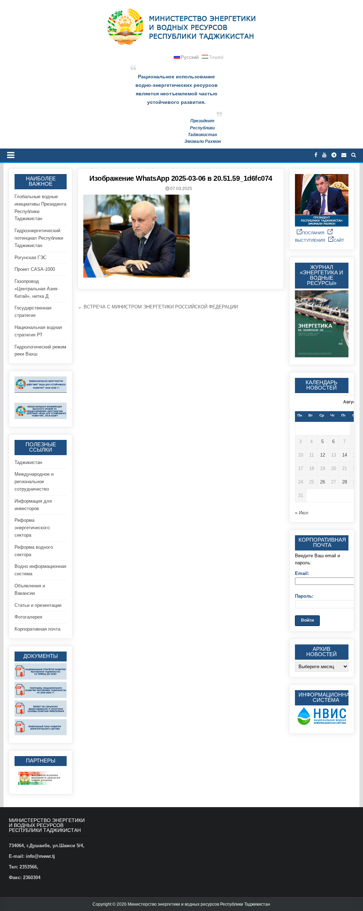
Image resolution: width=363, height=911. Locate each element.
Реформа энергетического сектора (32, 528)
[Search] (353, 155)
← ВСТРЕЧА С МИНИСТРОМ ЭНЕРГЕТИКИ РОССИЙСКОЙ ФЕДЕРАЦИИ (158, 306)
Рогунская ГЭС (30, 257)
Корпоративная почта (37, 629)
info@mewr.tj (40, 856)
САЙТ (339, 240)
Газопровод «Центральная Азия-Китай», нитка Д (36, 289)
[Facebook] (315, 155)
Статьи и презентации (38, 605)
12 (322, 455)
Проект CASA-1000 (35, 269)
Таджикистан (28, 462)
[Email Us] (343, 155)
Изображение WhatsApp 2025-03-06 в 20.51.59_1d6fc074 (180, 178)
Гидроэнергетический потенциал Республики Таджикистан (39, 238)
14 (344, 455)
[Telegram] (333, 155)
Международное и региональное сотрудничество (34, 481)
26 (322, 482)
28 (344, 482)
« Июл (301, 512)
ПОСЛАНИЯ (313, 233)
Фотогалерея (28, 617)
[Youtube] (324, 155)
